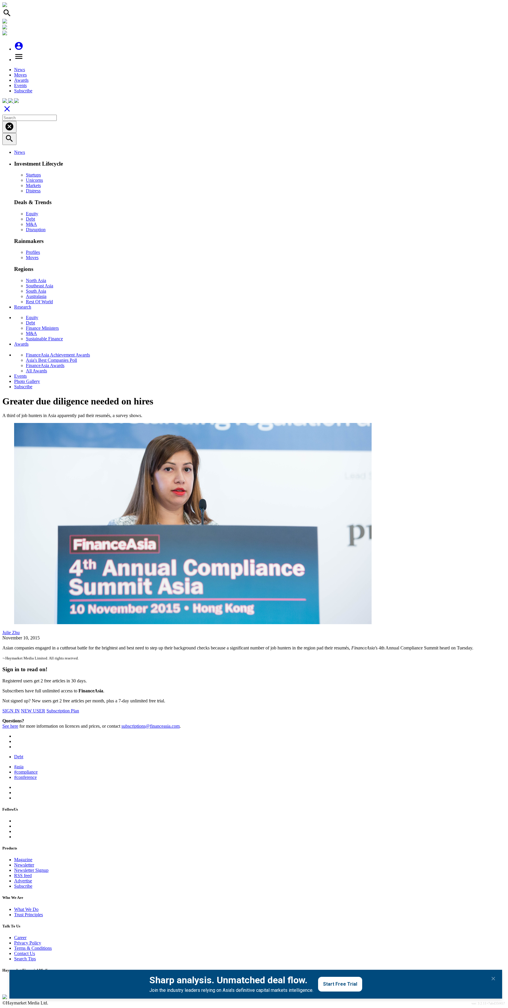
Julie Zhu (11, 632)
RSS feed (23, 875)
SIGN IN (11, 710)
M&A (31, 224)
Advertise (23, 880)
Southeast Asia (39, 285)
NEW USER (33, 710)
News (19, 69)
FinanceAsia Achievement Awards (58, 354)
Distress (33, 190)
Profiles (33, 252)
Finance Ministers (42, 328)
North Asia (36, 280)
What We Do (26, 909)
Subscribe (23, 90)
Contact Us (24, 953)
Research (22, 306)
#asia (19, 766)
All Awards (36, 370)
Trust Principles (28, 914)
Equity (32, 213)
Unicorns (34, 180)
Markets (33, 185)
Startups (33, 174)
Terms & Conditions (33, 948)
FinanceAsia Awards (45, 365)
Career (20, 937)
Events (20, 85)
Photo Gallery (27, 381)
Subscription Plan (62, 710)
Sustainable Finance (44, 338)
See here (10, 726)
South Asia (36, 291)
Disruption (36, 229)
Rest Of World (39, 301)
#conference (25, 777)
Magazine (23, 859)
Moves (20, 74)
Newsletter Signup (31, 870)
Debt (30, 218)
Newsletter (24, 864)
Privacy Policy (27, 942)
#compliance (26, 771)
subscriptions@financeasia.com (150, 726)
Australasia (36, 296)
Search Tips (25, 958)
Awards (21, 80)
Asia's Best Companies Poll (51, 360)
